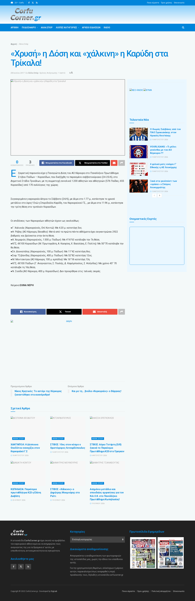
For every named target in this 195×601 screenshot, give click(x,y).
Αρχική (14, 44)
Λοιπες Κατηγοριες (66, 27)
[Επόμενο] (159, 195)
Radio (107, 27)
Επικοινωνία (179, 3)
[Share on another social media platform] (121, 163)
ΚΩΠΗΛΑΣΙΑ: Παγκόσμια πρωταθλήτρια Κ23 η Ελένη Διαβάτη (26, 492)
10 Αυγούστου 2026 (60, 452)
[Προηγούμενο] (154, 195)
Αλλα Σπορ (47, 27)
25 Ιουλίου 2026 (18, 500)
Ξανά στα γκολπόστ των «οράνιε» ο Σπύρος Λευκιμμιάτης (163, 184)
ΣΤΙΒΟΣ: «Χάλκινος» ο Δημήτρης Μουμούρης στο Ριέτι (65, 492)
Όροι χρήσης (166, 3)
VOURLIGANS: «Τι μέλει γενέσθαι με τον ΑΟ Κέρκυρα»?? (163, 149)
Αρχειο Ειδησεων (91, 27)
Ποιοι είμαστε (153, 3)
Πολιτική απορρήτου (161, 591)
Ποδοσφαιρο (29, 27)
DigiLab (54, 591)
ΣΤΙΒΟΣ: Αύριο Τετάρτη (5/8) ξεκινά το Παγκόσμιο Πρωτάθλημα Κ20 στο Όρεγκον (107, 448)
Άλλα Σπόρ (23, 44)
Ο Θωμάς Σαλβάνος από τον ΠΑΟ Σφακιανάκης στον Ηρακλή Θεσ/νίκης (165, 132)
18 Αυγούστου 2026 (20, 455)
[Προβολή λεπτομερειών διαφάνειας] (68, 348)
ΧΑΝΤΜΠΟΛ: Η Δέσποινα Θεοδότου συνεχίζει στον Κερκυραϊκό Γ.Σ (25, 448)
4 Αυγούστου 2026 (99, 455)
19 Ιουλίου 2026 (58, 500)
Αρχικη (14, 27)
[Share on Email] (114, 163)
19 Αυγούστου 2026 (159, 140)
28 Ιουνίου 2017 (18, 73)
